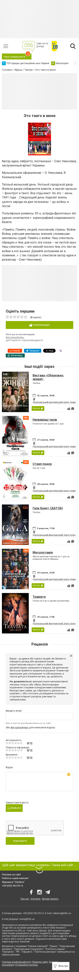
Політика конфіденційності (16, 962)
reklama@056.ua (62, 913)
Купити (36, 408)
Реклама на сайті (11, 874)
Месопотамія (43, 552)
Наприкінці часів (45, 420)
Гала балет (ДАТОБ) (48, 508)
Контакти (35, 899)
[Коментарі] (72, 408)
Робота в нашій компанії (15, 878)
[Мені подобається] (68, 408)
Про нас (25, 899)
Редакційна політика (26, 965)
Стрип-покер (42, 464)
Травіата (39, 597)
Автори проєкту (50, 899)
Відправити (20, 840)
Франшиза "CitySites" (13, 882)
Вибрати (16, 807)
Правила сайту (40, 962)
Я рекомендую (41, 324)
